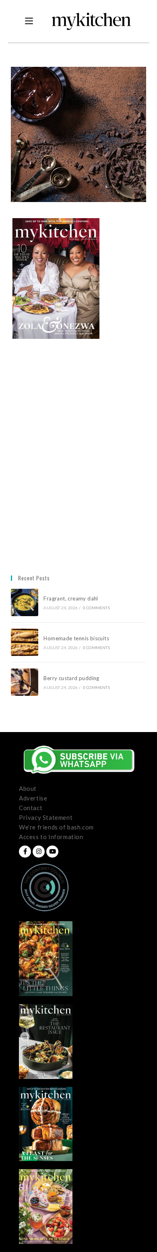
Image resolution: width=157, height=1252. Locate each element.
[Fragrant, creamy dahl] (24, 602)
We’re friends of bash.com (56, 827)
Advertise (33, 798)
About (28, 788)
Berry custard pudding (72, 678)
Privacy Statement (45, 817)
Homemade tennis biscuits (76, 638)
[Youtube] (52, 852)
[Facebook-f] (25, 852)
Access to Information (51, 836)
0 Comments (96, 607)
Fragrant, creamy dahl (70, 598)
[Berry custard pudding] (24, 682)
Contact (30, 807)
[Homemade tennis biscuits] (24, 642)
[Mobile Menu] (29, 21)
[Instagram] (39, 852)
